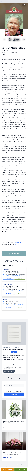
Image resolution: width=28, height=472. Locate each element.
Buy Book (14, 352)
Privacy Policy (10, 466)
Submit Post (14, 394)
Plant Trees (20, 278)
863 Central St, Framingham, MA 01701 (14, 275)
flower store (17, 244)
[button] (14, 409)
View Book (6, 352)
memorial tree (18, 242)
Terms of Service (18, 466)
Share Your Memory (8, 371)
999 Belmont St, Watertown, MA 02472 (14, 304)
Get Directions (8, 278)
